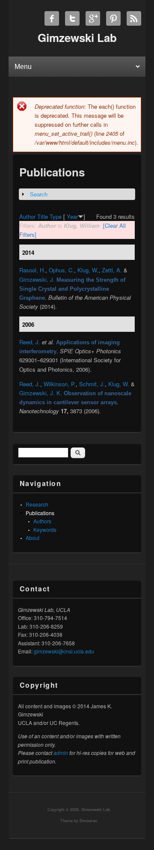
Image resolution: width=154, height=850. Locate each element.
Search (38, 194)
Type (56, 216)
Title (42, 216)
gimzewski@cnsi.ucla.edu (64, 651)
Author (27, 216)
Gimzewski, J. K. (40, 393)
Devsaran (89, 820)
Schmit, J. (92, 384)
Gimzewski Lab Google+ (93, 18)
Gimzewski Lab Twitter (72, 18)
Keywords (44, 529)
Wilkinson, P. (60, 384)
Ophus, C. (61, 270)
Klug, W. (87, 270)
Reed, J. (29, 342)
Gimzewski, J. (37, 279)
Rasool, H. (32, 270)
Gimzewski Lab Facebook (51, 18)
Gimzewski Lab (95, 809)
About (32, 537)
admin (60, 752)
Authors (42, 521)
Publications (40, 512)
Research (37, 504)
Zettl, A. (112, 270)
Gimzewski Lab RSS (134, 18)
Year (72, 216)
